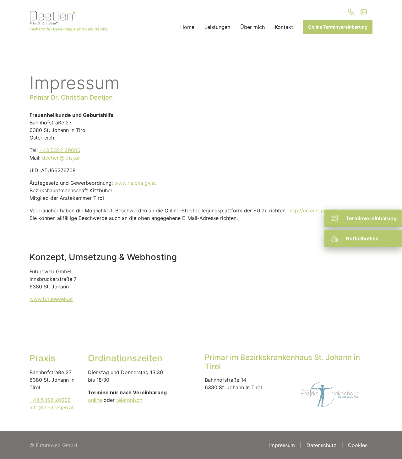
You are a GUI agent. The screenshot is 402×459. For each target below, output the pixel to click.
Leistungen (217, 27)
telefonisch (129, 400)
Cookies (357, 445)
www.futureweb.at (51, 299)
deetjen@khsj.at (61, 158)
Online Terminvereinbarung (337, 27)
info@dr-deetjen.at (52, 407)
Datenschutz (321, 445)
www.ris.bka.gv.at (135, 183)
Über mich (252, 27)
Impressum (282, 445)
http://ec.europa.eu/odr (315, 210)
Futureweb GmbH (56, 445)
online (95, 400)
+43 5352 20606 (59, 150)
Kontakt (284, 27)
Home (187, 27)
